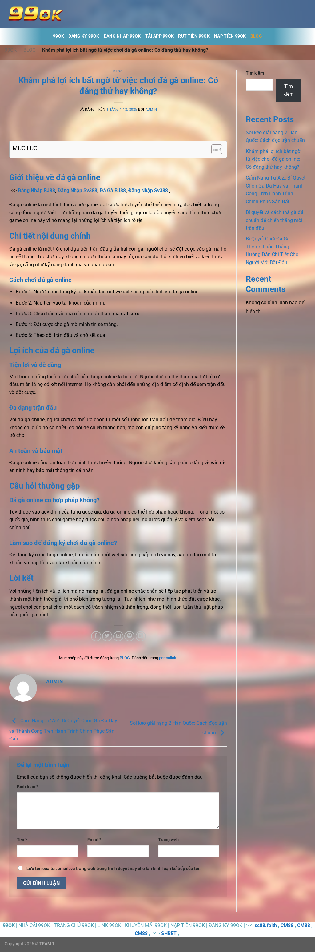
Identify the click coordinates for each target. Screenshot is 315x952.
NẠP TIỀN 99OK (230, 36)
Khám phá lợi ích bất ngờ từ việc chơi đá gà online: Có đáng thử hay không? (273, 159)
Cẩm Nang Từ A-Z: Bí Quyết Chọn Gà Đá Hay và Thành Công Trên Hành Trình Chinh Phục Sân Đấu (63, 730)
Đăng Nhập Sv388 (76, 190)
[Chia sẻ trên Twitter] (107, 636)
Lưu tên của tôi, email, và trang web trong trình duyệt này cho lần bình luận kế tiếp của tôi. (113, 868)
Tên (22, 839)
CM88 (287, 925)
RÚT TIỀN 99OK (194, 36)
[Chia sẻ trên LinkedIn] (141, 636)
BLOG (256, 36)
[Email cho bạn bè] (118, 636)
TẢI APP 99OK (159, 36)
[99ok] (35, 14)
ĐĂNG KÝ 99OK (83, 36)
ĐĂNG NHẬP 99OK (122, 36)
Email (94, 839)
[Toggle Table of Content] (214, 149)
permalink (167, 658)
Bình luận (27, 786)
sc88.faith (266, 925)
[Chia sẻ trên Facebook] (96, 636)
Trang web (168, 839)
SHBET (169, 933)
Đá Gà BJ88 (113, 190)
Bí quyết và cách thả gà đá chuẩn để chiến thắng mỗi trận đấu (275, 220)
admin (151, 109)
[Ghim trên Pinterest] (129, 636)
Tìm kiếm (255, 73)
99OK (58, 36)
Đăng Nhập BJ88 (36, 190)
